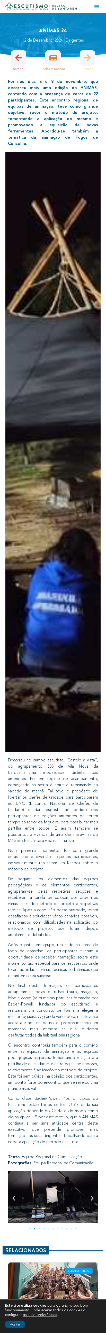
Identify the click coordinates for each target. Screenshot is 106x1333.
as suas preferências (40, 1315)
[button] (97, 6)
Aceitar (15, 1324)
